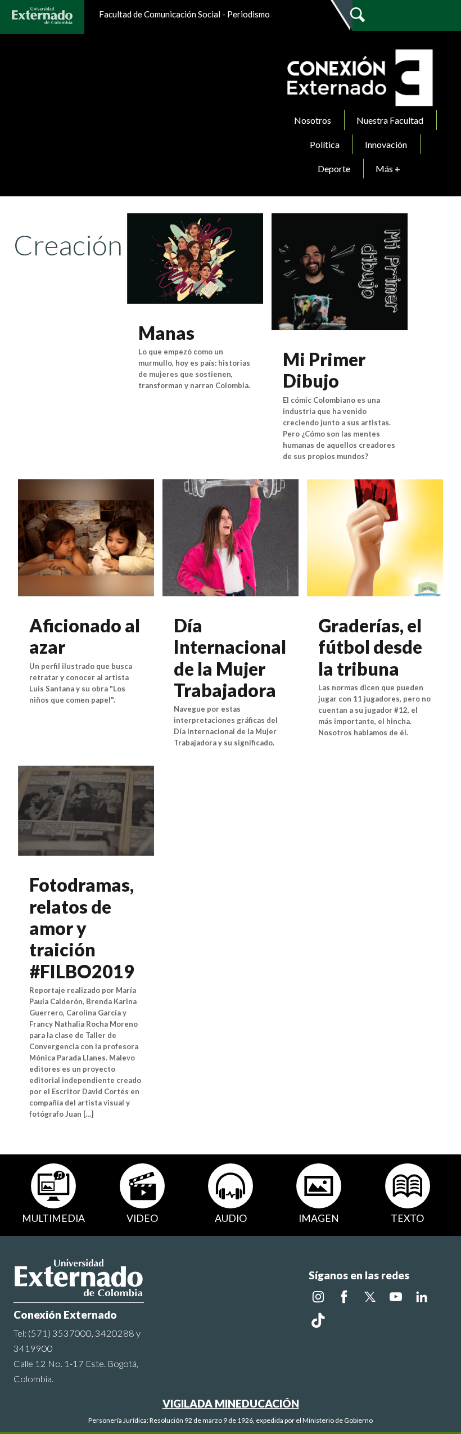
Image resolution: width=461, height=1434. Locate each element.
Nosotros (312, 120)
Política (325, 144)
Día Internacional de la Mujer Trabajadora (230, 657)
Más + (388, 168)
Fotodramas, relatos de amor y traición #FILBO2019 (81, 928)
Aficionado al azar (84, 636)
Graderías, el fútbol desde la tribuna (370, 647)
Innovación (386, 144)
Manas (166, 333)
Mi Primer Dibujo (324, 370)
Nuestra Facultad (389, 120)
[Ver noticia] (195, 257)
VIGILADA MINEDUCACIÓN (230, 1403)
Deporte (334, 168)
